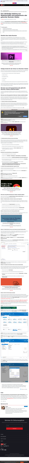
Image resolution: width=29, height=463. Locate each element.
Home (1, 10)
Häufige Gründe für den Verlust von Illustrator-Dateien (10, 29)
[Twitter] (6, 19)
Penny (3, 19)
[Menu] (27, 5)
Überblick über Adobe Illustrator (7, 28)
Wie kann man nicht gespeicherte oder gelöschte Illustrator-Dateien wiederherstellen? (15, 30)
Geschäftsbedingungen (17, 453)
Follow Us (26, 406)
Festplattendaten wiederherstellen (5, 298)
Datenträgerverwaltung (6, 10)
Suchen (24, 5)
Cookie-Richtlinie (17, 462)
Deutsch (25, 19)
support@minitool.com (10, 398)
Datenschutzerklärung (12, 453)
